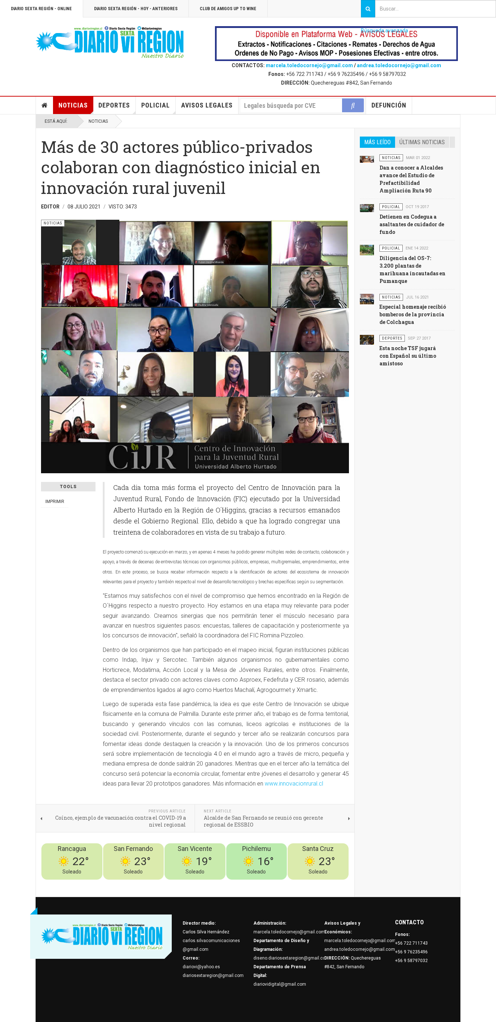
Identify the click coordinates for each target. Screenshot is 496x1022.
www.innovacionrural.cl (294, 783)
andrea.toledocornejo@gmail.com (399, 65)
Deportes (114, 105)
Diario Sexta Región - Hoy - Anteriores (136, 8)
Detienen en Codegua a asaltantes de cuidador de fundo (411, 224)
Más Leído (377, 142)
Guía (325, 884)
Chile (241, 884)
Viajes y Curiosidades (294, 884)
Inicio (44, 105)
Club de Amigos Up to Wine (228, 8)
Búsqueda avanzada (384, 30)
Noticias (73, 105)
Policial (155, 105)
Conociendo (221, 884)
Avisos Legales (207, 105)
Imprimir (54, 501)
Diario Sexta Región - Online (41, 8)
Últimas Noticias (422, 142)
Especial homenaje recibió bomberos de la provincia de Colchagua (412, 314)
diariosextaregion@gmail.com (213, 975)
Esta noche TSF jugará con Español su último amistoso (407, 356)
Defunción (388, 105)
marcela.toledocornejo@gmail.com (309, 65)
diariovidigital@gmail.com (279, 984)
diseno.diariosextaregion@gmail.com (291, 958)
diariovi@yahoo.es (201, 966)
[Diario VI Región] (110, 42)
